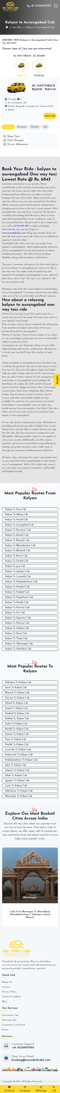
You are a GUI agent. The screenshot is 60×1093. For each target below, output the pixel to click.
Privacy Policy (9, 992)
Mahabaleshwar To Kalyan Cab (21, 760)
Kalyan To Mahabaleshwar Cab (21, 581)
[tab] (22, 66)
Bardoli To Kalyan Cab (16, 729)
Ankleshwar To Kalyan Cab (19, 791)
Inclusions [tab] (8, 127)
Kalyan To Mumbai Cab (17, 587)
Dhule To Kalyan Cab (16, 775)
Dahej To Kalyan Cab (16, 723)
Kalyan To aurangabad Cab (19, 525)
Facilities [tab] (35, 127)
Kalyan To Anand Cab (16, 519)
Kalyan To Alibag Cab (16, 514)
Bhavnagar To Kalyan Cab (18, 796)
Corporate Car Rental (13, 1025)
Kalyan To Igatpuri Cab (17, 571)
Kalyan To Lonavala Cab (18, 576)
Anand (43, 914)
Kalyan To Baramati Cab (18, 530)
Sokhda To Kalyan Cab (17, 718)
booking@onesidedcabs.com (31, 1060)
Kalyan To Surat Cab (16, 633)
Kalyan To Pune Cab (15, 509)
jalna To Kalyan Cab (15, 765)
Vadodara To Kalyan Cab (18, 682)
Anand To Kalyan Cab (16, 708)
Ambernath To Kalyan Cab (19, 755)
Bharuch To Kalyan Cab (17, 692)
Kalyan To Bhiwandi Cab (17, 550)
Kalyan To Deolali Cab (16, 561)
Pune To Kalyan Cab (15, 739)
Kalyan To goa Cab (15, 566)
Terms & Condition (11, 996)
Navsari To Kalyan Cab (17, 698)
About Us (7, 982)
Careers (6, 987)
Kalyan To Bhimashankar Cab (20, 545)
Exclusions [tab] (21, 127)
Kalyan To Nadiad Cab (17, 592)
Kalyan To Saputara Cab (18, 618)
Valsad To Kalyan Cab (16, 703)
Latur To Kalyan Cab (16, 786)
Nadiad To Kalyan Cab (17, 713)
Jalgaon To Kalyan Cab (17, 770)
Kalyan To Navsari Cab (17, 607)
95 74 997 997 (21, 226)
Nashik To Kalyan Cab (16, 744)
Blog (4, 1001)
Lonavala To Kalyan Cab (18, 749)
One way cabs (9, 1020)
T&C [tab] (45, 127)
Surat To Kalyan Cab (16, 687)
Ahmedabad (40, 911)
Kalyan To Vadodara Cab (18, 649)
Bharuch (27, 917)
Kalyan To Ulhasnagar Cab (19, 643)
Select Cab (50, 116)
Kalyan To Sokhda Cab (17, 628)
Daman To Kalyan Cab (17, 734)
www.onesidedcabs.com (14, 233)
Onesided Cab (50, 1081)
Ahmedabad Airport (17, 914)
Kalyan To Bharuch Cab (17, 540)
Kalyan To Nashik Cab (16, 602)
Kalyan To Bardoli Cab (16, 535)
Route (5, 1029)
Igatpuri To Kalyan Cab (17, 780)
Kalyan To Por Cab (15, 612)
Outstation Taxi (10, 1015)
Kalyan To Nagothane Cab (19, 597)
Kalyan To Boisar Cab (16, 556)
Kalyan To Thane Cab (16, 638)
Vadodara (34, 914)
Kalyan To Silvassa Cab (17, 623)
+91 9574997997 (40, 6)
